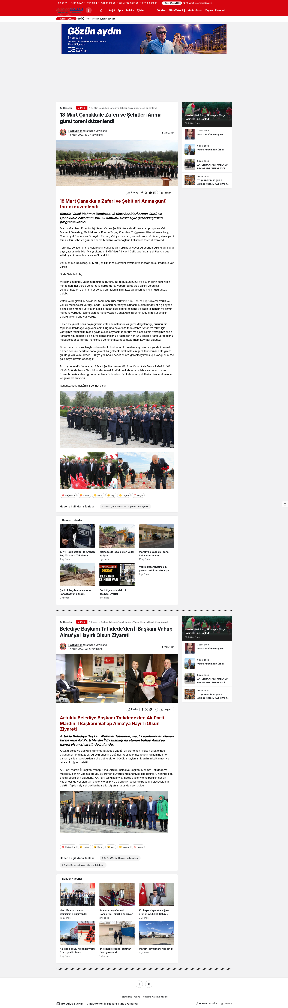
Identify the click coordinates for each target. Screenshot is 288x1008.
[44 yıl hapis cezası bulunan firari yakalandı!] (117, 939)
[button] (207, 1003)
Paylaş (228, 1003)
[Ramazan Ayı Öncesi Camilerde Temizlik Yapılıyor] (117, 901)
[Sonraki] (82, 19)
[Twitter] (148, 984)
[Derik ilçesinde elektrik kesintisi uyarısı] (117, 581)
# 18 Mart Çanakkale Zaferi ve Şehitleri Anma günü (125, 506)
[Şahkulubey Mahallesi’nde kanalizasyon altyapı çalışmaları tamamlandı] (77, 581)
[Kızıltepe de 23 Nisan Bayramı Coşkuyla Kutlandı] (77, 939)
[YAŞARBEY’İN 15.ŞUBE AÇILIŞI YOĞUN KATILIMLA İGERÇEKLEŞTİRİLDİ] (207, 180)
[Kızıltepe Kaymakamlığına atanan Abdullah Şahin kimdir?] (156, 901)
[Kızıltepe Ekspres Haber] (69, 10)
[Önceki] (79, 19)
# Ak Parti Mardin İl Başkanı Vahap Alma (120, 858)
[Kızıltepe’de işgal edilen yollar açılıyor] (117, 542)
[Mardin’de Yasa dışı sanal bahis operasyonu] (156, 542)
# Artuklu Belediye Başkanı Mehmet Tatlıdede (83, 865)
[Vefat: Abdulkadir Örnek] (207, 149)
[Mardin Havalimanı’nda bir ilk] (156, 939)
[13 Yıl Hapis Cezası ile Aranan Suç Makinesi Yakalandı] (77, 542)
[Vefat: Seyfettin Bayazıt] (207, 134)
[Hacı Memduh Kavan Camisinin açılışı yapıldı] (77, 901)
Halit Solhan (75, 130)
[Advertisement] (144, 78)
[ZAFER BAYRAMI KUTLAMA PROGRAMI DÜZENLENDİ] (207, 164)
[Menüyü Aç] (89, 10)
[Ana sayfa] (101, 10)
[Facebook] (139, 984)
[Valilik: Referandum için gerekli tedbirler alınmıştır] (156, 581)
